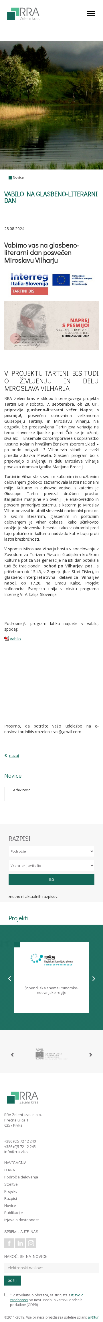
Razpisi (10, 1198)
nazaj (14, 755)
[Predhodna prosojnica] (9, 978)
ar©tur (93, 1317)
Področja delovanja (21, 1177)
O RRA (9, 1169)
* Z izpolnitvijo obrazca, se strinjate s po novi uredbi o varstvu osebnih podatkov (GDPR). (47, 1300)
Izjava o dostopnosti (21, 1219)
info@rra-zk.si (16, 1151)
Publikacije (13, 1212)
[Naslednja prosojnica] (94, 978)
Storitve (11, 1184)
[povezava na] (51, 1054)
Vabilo (15, 638)
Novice (18, 177)
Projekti (10, 1191)
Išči (51, 879)
